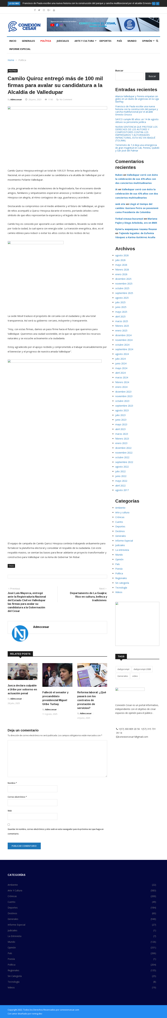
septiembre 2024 (124, 349)
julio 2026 (120, 260)
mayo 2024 (121, 368)
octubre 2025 (122, 288)
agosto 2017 (122, 490)
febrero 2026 (122, 269)
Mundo (132, 40)
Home (11, 60)
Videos (118, 592)
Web (10, 810)
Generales (28, 40)
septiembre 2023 (124, 405)
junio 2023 (120, 419)
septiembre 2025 (124, 293)
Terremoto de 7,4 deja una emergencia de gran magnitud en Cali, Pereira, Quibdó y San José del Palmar (137, 147)
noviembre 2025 (123, 283)
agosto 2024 (122, 354)
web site (120, 204)
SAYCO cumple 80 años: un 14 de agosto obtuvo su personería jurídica (137, 121)
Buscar (119, 70)
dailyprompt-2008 (142, 669)
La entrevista (122, 549)
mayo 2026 (121, 264)
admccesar (16, 99)
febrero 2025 (122, 325)
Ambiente (120, 507)
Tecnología (121, 587)
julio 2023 (120, 415)
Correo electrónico (17, 796)
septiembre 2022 (124, 462)
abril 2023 (120, 429)
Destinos (120, 531)
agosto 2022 (122, 466)
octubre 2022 (122, 457)
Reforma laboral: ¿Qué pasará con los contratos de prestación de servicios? (91, 700)
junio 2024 (120, 363)
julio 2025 (120, 302)
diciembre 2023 (123, 391)
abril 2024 (120, 372)
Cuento (119, 521)
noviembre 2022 (123, 452)
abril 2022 (120, 485)
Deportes (105, 40)
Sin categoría (122, 582)
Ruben (119, 174)
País (119, 40)
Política (45, 40)
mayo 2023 (121, 424)
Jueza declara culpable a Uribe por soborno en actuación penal (22, 689)
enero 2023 (121, 443)
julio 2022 (120, 471)
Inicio (12, 40)
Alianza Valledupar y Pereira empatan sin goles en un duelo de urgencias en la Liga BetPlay (137, 99)
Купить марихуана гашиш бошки (136, 229)
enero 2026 (121, 274)
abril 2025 (120, 316)
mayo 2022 (121, 480)
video (135, 676)
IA (116, 189)
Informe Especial (20, 49)
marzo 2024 (121, 377)
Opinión (147, 40)
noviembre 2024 (123, 340)
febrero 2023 (122, 438)
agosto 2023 (122, 410)
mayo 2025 (121, 311)
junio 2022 (120, 476)
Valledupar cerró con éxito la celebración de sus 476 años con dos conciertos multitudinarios (136, 179)
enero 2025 (121, 330)
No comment (66, 99)
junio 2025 (120, 307)
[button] (153, 3)
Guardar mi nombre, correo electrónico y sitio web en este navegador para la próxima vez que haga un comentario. (56, 831)
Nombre (12, 783)
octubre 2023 (122, 400)
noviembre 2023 (123, 396)
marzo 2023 (121, 433)
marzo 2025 (121, 321)
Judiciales (63, 40)
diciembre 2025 (123, 278)
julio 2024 (120, 358)
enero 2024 (121, 386)
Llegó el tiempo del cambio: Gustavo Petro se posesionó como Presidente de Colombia (136, 208)
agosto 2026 (122, 255)
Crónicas (119, 517)
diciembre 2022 (123, 447)
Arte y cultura (84, 40)
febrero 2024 (122, 382)
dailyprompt (123, 669)
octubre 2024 (122, 344)
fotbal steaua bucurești (129, 218)
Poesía (118, 568)
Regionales (121, 578)
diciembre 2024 (123, 335)
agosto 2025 (122, 297)
